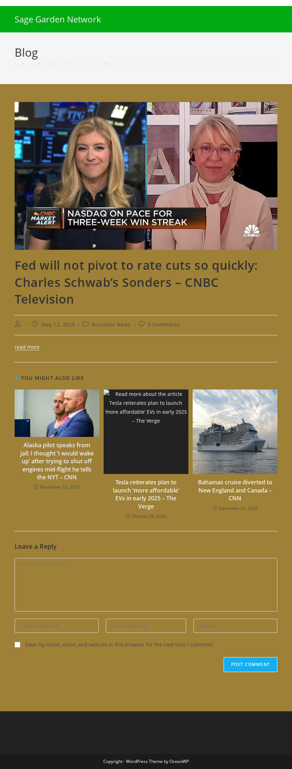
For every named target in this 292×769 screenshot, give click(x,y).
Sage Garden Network (58, 19)
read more (27, 347)
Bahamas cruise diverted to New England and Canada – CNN (235, 490)
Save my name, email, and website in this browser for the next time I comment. (119, 644)
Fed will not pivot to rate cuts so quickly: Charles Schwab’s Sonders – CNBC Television (198, 64)
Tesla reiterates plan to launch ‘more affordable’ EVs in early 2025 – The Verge (146, 494)
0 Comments (164, 324)
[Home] (17, 64)
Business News (111, 324)
